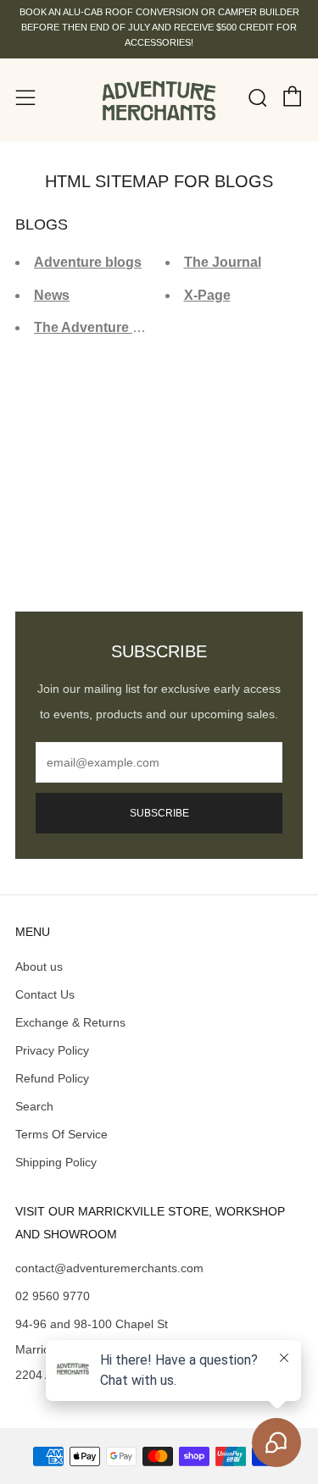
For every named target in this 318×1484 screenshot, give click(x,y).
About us (39, 966)
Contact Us (45, 994)
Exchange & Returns (70, 1022)
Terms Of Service (61, 1134)
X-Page (207, 295)
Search (34, 1106)
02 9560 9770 (52, 1296)
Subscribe (159, 813)
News (52, 295)
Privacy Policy (52, 1050)
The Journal (222, 262)
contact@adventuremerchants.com (109, 1268)
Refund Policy (52, 1078)
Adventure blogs (88, 262)
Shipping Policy (56, 1162)
